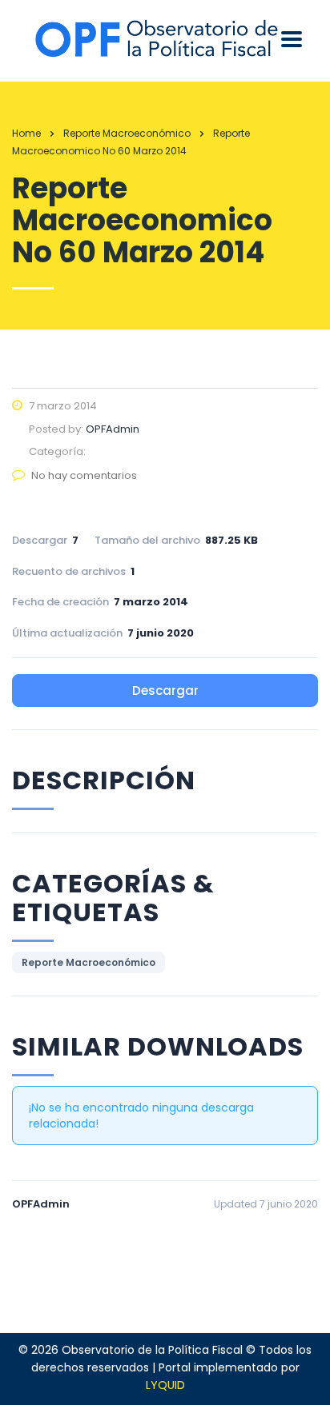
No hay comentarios (84, 475)
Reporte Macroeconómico (88, 962)
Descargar (165, 690)
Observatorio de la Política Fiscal (152, 1350)
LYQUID (165, 1385)
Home (26, 133)
